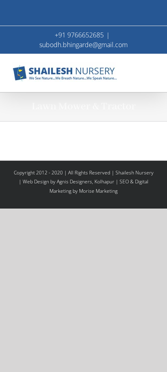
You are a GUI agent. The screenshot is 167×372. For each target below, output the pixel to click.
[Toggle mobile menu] (151, 66)
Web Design (36, 181)
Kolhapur (104, 181)
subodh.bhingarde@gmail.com (83, 44)
